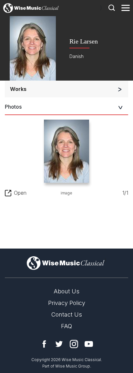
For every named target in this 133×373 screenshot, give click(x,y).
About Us (66, 291)
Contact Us (66, 314)
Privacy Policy (66, 302)
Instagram (74, 344)
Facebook (44, 344)
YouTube (89, 344)
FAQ (66, 326)
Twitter (59, 344)
